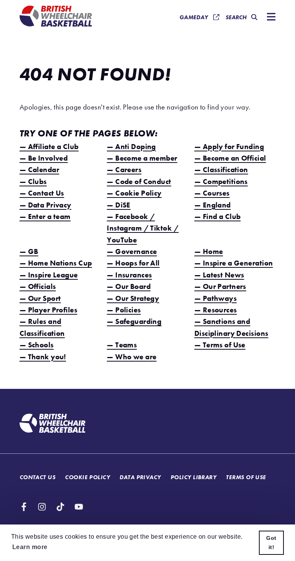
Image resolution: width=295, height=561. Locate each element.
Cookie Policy (87, 477)
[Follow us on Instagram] (42, 507)
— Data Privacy (45, 205)
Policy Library (193, 477)
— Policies (124, 310)
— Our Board (129, 286)
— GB (29, 251)
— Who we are (131, 357)
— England (212, 205)
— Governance (132, 251)
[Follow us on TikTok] (60, 507)
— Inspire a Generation (233, 263)
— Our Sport (40, 298)
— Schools (37, 345)
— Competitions (221, 181)
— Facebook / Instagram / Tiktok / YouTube (143, 228)
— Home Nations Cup (56, 263)
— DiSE (119, 205)
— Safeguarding (134, 321)
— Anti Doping (131, 146)
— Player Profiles (48, 310)
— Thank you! (43, 357)
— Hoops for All (133, 263)
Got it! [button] (271, 542)
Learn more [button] (29, 547)
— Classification (221, 169)
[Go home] (52, 424)
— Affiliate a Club (49, 146)
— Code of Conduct (139, 181)
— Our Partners (220, 286)
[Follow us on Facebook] (24, 507)
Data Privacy (140, 477)
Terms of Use (246, 477)
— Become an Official (230, 158)
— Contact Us (42, 193)
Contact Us (37, 477)
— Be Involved (44, 158)
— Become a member (142, 158)
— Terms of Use (219, 345)
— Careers (124, 169)
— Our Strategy (133, 298)
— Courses (212, 193)
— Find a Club (217, 216)
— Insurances (129, 275)
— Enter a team (45, 216)
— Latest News (219, 275)
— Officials (38, 286)
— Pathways (215, 298)
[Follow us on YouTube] (79, 507)
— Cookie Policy (134, 193)
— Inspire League (49, 275)
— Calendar (39, 169)
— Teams (122, 345)
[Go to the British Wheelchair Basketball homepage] (56, 17)
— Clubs (33, 181)
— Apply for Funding (229, 146)
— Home (208, 251)
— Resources (215, 310)
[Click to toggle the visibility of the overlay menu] (269, 18)
